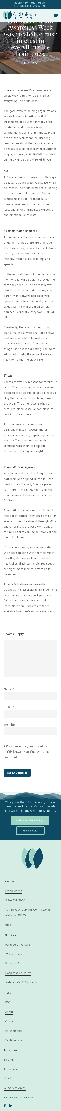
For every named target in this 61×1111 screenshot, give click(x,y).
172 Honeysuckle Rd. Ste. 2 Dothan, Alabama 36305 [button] (28, 912)
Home (7, 90)
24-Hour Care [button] (14, 954)
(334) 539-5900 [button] (15, 900)
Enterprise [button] (11, 1069)
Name (9, 689)
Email (9, 707)
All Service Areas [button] (15, 1088)
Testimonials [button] (13, 1040)
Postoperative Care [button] (17, 944)
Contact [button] (10, 1021)
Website (9, 725)
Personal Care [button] (14, 963)
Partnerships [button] (13, 1031)
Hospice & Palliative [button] (18, 973)
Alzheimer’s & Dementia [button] (21, 982)
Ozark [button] (8, 1078)
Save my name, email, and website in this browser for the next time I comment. (29, 751)
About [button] (9, 1012)
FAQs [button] (8, 1002)
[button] (56, 15)
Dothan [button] (9, 1059)
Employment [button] (13, 891)
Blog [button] (8, 925)
